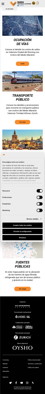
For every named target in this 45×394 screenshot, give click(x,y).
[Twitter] (10, 382)
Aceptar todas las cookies (22, 225)
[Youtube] (21, 382)
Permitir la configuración (23, 231)
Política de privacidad (34, 360)
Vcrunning (6, 360)
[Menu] (3, 3)
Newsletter (6, 371)
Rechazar (22, 237)
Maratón (5, 363)
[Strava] (32, 382)
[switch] (40, 197)
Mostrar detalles (33, 219)
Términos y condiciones (35, 363)
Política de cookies (33, 367)
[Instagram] (27, 382)
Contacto (5, 367)
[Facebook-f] (16, 382)
